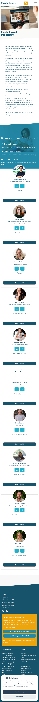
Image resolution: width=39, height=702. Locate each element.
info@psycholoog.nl (8, 606)
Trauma (23, 664)
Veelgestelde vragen (8, 660)
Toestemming (20, 692)
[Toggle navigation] (35, 3)
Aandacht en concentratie (29, 655)
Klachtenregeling (7, 670)
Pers (3, 675)
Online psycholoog (8, 662)
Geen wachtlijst (7, 664)
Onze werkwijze (7, 655)
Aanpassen (19, 696)
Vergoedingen (6, 668)
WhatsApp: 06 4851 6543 (20, 636)
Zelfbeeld (24, 662)
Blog (3, 672)
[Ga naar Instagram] (4, 611)
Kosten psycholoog (8, 666)
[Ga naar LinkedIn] (8, 611)
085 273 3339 (6, 608)
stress (17, 94)
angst (10, 92)
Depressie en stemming (28, 660)
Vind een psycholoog (9, 657)
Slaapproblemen (26, 666)
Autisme (23, 653)
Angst (22, 657)
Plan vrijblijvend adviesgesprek (19, 631)
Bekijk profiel (19, 200)
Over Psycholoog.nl (8, 653)
